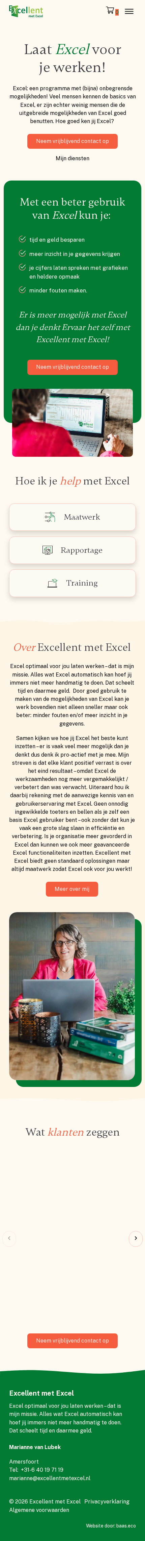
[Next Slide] (136, 1239)
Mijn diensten (72, 158)
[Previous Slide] (9, 1239)
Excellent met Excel (41, 1393)
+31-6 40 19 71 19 (42, 1470)
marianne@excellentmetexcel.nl (49, 1478)
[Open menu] (129, 11)
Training (82, 583)
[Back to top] (121, 1521)
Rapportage (82, 550)
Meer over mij (72, 889)
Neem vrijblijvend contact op (72, 141)
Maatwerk (82, 517)
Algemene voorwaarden (39, 1510)
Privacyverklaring (106, 1501)
